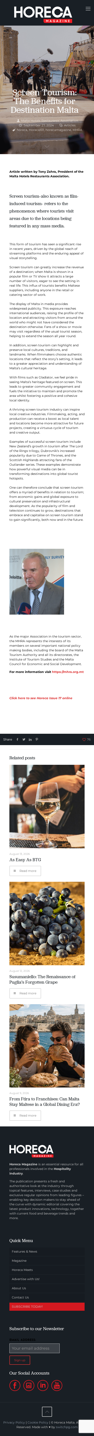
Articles (70, 125)
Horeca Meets (22, 1270)
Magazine (19, 1261)
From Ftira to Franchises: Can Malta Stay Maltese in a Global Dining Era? (44, 1101)
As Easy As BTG (25, 859)
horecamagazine (58, 130)
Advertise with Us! (26, 1279)
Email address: (22, 1340)
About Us (19, 1288)
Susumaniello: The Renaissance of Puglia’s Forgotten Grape (42, 979)
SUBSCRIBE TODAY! (27, 1307)
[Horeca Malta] (47, 12)
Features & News (24, 1251)
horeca (22, 130)
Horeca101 (36, 130)
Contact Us (20, 1297)
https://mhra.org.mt (68, 672)
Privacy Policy (14, 1422)
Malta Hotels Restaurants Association (49, 121)
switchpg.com (67, 1427)
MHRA (77, 130)
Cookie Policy (38, 1422)
